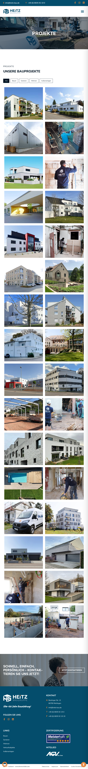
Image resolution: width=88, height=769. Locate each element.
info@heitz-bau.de (12, 3)
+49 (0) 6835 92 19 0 (36, 3)
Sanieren (6, 740)
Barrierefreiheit (64, 766)
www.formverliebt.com (22, 766)
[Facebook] (75, 3)
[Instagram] (79, 3)
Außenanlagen (8, 751)
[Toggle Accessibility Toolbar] (83, 764)
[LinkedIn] (84, 3)
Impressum (55, 766)
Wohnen (6, 744)
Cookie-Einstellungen (77, 766)
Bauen (5, 736)
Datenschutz (45, 766)
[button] (82, 11)
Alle (6, 81)
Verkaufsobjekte (9, 747)
